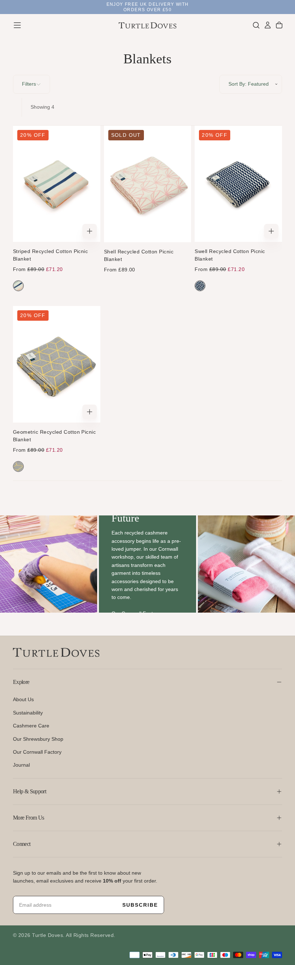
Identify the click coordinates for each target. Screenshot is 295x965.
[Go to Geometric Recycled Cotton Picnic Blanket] (56, 364)
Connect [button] (22, 844)
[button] (17, 25)
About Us (23, 699)
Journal (21, 765)
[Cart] (279, 25)
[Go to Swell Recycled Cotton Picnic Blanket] (238, 184)
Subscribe (140, 905)
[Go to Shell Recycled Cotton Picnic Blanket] (147, 184)
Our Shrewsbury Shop (38, 739)
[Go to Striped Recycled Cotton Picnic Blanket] (56, 184)
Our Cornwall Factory (37, 752)
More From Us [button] (28, 818)
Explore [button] (21, 682)
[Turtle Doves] (56, 652)
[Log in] (267, 25)
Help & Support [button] (29, 791)
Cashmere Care (31, 726)
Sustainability (28, 713)
